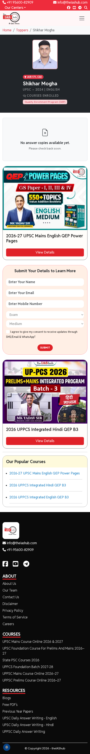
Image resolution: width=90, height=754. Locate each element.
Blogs (7, 698)
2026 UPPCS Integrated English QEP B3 (39, 497)
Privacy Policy (13, 610)
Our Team (10, 590)
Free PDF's (10, 705)
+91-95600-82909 (20, 550)
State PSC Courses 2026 (21, 660)
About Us (9, 583)
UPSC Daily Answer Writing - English (30, 718)
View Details (45, 252)
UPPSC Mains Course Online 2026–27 (31, 673)
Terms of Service (15, 617)
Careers (8, 624)
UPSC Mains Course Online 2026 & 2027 (33, 641)
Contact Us (11, 597)
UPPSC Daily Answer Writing (24, 731)
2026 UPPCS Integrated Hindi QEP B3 (37, 485)
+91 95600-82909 (19, 2)
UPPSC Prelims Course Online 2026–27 (32, 680)
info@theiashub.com (72, 2)
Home (7, 30)
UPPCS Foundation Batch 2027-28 (28, 667)
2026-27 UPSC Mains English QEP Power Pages (44, 473)
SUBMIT (45, 347)
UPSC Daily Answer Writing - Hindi (28, 725)
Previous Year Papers (18, 711)
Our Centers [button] (14, 7)
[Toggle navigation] (81, 18)
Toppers (22, 30)
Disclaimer (10, 604)
